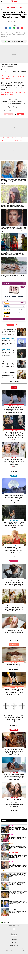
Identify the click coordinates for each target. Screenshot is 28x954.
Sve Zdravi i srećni (14, 725)
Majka (3, 140)
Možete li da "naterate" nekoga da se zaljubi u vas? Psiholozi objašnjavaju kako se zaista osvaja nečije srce (14, 752)
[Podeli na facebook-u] (5, 28)
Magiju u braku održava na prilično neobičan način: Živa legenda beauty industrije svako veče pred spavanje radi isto (9, 332)
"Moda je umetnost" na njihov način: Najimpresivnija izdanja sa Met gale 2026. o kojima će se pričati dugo (14, 462)
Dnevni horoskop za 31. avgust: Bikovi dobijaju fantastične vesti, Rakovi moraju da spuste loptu (8, 353)
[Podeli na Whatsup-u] (14, 28)
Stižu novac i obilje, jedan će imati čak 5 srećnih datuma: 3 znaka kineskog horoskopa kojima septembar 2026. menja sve (9, 342)
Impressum (14, 939)
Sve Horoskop (14, 556)
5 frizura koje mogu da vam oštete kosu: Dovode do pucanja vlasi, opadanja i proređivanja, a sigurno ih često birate (9, 364)
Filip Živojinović (16, 138)
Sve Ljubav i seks (14, 810)
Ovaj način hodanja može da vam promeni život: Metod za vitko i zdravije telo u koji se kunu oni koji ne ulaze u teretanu (14, 692)
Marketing (14, 942)
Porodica (15, 140)
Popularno (20, 823)
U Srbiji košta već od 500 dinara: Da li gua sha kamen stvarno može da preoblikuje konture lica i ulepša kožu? (14, 633)
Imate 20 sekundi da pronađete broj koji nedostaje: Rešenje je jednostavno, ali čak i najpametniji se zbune (14, 718)
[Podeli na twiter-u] (10, 28)
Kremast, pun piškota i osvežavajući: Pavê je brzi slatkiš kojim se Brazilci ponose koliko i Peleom (14, 666)
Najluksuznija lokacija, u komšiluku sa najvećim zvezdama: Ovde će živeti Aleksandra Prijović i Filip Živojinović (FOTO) (14, 76)
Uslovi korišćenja (14, 945)
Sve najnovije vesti (14, 381)
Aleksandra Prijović (6, 138)
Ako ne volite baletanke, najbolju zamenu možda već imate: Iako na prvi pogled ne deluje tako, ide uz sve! (8, 375)
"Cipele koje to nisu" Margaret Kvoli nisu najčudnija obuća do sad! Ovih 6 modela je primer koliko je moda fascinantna (14, 409)
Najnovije (7, 823)
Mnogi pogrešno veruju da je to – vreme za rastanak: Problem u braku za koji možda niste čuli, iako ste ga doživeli (14, 777)
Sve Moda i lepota (14, 640)
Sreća (11, 140)
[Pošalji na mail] (22, 28)
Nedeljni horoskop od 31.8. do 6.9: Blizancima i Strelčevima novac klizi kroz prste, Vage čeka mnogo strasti (14, 549)
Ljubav (22, 138)
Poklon (20, 140)
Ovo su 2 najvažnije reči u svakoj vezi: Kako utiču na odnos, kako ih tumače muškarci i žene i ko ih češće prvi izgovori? (14, 802)
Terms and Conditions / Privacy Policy (14, 948)
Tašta (7, 140)
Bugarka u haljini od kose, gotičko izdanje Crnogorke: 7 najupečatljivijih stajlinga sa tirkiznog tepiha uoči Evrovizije (14, 434)
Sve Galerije (14, 471)
